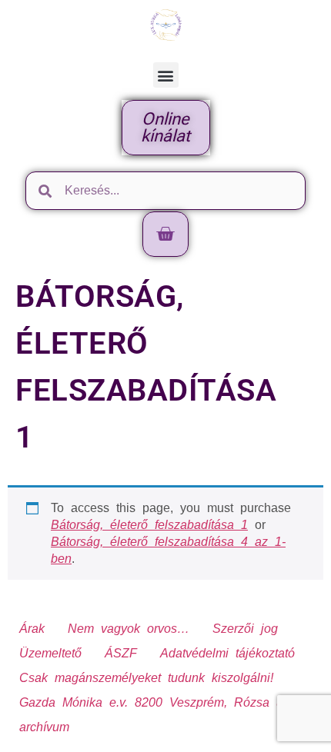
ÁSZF (121, 653)
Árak (32, 628)
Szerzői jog (245, 628)
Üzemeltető (50, 653)
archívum (44, 727)
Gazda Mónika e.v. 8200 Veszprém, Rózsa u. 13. (164, 702)
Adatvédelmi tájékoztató (227, 653)
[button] (166, 75)
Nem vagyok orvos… (128, 628)
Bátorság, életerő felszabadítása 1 (149, 524)
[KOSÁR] (165, 234)
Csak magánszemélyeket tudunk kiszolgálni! (146, 677)
